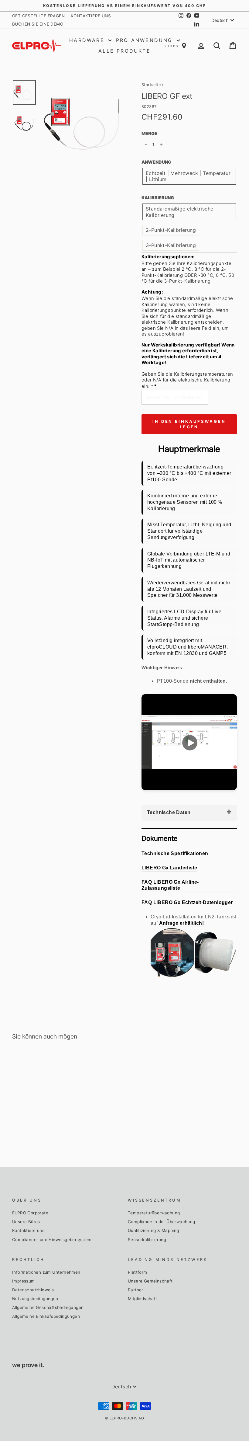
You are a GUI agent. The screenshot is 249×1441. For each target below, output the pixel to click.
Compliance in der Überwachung (161, 1221)
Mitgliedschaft (142, 1298)
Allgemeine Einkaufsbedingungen (46, 1316)
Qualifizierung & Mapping (153, 1230)
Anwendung (156, 162)
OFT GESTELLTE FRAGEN (38, 15)
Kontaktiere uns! (29, 1230)
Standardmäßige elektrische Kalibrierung (179, 212)
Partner (135, 1289)
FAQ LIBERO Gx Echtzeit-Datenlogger (187, 902)
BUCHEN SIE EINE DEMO (37, 24)
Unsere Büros (26, 1221)
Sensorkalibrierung (147, 1239)
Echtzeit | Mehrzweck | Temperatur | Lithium (188, 176)
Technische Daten (168, 812)
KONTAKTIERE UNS (91, 15)
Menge (149, 133)
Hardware (88, 40)
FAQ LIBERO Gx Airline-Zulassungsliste (170, 885)
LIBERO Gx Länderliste (169, 867)
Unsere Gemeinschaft (150, 1281)
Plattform (137, 1272)
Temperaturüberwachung (154, 1212)
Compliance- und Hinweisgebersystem (52, 1239)
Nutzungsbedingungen (35, 1298)
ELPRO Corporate (30, 1212)
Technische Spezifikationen (175, 853)
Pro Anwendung (145, 40)
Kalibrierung (158, 197)
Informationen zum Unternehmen (46, 1272)
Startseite (151, 84)
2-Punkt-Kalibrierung (171, 230)
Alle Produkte (124, 51)
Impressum (23, 1281)
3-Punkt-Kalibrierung (171, 245)
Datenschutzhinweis (33, 1289)
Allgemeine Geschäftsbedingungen (48, 1307)
